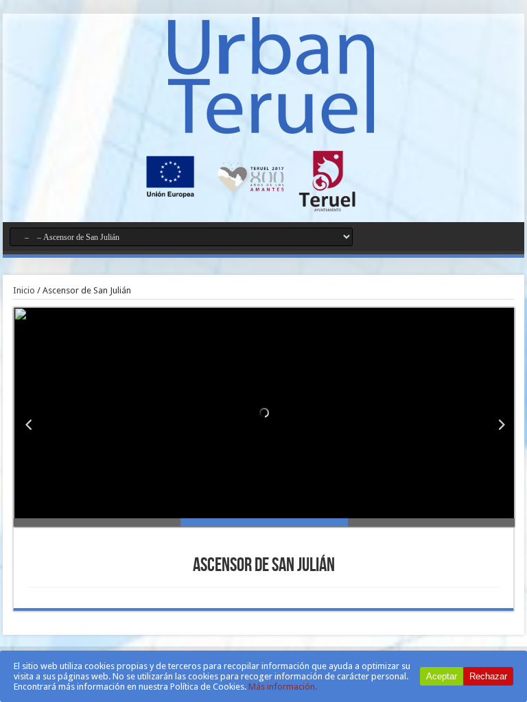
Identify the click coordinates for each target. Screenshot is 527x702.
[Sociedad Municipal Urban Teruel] (271, 123)
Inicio (24, 290)
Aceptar (441, 676)
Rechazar (488, 676)
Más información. (282, 686)
